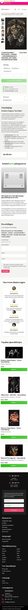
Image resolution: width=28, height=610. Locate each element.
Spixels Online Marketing (16, 608)
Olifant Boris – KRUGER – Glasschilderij (13, 395)
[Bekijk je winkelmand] (15, 9)
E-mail (3, 258)
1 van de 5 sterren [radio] (2, 242)
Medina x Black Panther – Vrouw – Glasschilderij (11, 361)
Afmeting (5, 65)
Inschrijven (14, 510)
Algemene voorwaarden (18, 606)
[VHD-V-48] (16, 33)
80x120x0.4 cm (15, 68)
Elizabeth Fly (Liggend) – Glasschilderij (13, 458)
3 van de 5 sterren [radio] (6, 242)
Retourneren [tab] (6, 97)
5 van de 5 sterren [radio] (9, 242)
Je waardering (5, 240)
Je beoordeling (5, 244)
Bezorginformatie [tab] (7, 100)
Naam (3, 253)
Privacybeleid (4, 608)
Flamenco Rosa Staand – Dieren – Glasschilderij (11, 429)
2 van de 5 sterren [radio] (4, 242)
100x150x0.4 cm (7, 71)
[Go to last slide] (3, 19)
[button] (2, 23)
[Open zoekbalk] (19, 9)
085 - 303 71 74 (15, 476)
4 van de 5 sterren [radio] (8, 242)
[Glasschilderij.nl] (5, 9)
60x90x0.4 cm (7, 68)
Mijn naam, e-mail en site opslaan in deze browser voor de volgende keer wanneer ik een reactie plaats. (15, 266)
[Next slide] (3, 42)
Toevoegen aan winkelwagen (14, 80)
